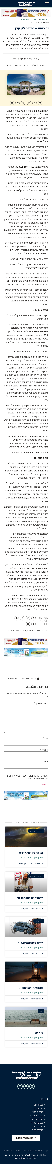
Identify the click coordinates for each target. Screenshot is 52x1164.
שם (45, 738)
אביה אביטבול (36, 1119)
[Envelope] (20, 1086)
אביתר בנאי (37, 1130)
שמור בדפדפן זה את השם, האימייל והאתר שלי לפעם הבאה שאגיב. (27, 777)
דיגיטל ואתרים (20, 1155)
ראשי (47, 19)
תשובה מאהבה (13, 630)
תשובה (23, 630)
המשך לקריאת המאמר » (32, 857)
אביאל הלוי (38, 1112)
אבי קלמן (38, 1108)
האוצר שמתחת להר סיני (30, 853)
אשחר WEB (31, 1155)
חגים (42, 19)
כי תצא (39, 1033)
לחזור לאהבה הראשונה (30, 943)
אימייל (44, 749)
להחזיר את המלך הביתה (30, 898)
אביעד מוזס (37, 1126)
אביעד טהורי (37, 1123)
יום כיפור (30, 630)
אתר (46, 761)
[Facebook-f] (32, 1086)
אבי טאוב (38, 1105)
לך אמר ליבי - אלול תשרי (29, 19)
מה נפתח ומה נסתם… (31, 988)
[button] (46, 3)
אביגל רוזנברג (36, 1115)
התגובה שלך (41, 703)
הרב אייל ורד (38, 630)
